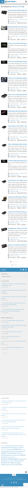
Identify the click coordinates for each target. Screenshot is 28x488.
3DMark (19, 208)
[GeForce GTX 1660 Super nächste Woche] (4, 79)
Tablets (13, 464)
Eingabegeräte (5, 447)
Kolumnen (23, 449)
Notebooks (4, 457)
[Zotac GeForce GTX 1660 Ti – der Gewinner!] (4, 127)
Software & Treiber (7, 463)
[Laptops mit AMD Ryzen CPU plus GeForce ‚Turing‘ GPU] (4, 198)
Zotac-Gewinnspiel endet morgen (17, 144)
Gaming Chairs (4, 449)
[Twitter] (23, 270)
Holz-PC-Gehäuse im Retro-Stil (13, 336)
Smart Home (10, 461)
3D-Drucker (3, 445)
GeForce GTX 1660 (21, 140)
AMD (18, 39)
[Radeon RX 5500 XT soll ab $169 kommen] (4, 28)
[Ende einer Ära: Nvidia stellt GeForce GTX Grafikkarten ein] (4, 12)
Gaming (23, 39)
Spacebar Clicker (6, 325)
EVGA (18, 224)
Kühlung (15, 451)
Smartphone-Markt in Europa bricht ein (15, 320)
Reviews (4, 461)
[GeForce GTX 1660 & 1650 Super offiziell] (4, 45)
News (18, 21)
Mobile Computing (21, 206)
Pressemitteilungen (9, 459)
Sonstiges (17, 463)
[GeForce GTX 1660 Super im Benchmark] (4, 62)
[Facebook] (21, 270)
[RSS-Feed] (26, 270)
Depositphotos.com (21, 479)
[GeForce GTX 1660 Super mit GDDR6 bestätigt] (4, 96)
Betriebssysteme (18, 445)
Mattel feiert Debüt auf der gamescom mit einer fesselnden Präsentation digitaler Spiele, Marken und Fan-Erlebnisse (13, 434)
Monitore (19, 453)
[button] (2, 485)
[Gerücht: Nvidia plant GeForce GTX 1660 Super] (4, 161)
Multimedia (5, 455)
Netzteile (12, 455)
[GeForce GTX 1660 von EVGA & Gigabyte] (4, 246)
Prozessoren (22, 459)
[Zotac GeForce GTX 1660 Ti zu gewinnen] (4, 182)
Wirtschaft (18, 464)
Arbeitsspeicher (9, 445)
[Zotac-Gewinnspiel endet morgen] (4, 145)
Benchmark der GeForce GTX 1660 (18, 228)
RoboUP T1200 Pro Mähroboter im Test (14, 347)
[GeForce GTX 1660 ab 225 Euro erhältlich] (4, 213)
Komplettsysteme (6, 451)
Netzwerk (17, 455)
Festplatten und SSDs (17, 447)
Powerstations (11, 457)
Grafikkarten (12, 21)
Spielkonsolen (5, 464)
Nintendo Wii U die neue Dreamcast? (14, 331)
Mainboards (21, 451)
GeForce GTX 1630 (21, 23)
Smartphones (19, 461)
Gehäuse (10, 449)
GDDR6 (24, 74)
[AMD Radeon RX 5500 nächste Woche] (4, 112)
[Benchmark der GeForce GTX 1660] (4, 229)
